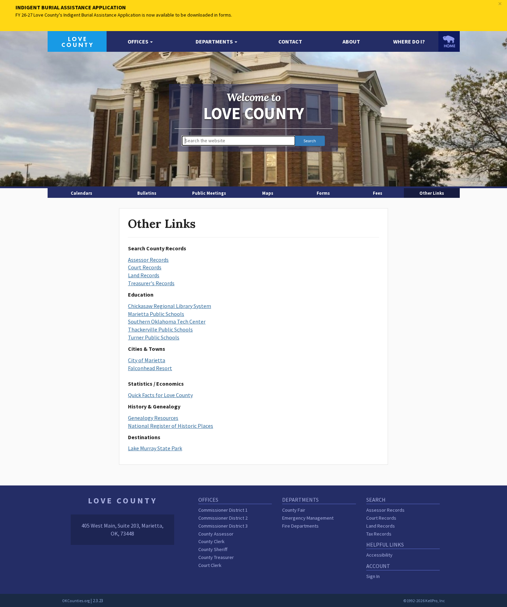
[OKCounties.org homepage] (449, 41)
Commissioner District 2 (223, 518)
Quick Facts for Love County (160, 395)
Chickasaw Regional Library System (169, 305)
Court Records (144, 267)
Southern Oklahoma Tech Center (167, 321)
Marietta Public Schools (156, 313)
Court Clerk (209, 565)
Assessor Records (148, 259)
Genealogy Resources (153, 417)
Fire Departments (300, 526)
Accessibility (379, 555)
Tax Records (378, 534)
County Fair (293, 510)
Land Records (143, 275)
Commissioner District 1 (223, 510)
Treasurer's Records (151, 283)
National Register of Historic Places (170, 425)
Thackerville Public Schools (160, 329)
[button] (140, 41)
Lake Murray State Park (155, 448)
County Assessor (215, 534)
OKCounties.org (76, 600)
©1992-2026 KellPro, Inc (424, 600)
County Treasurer (216, 557)
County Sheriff (212, 549)
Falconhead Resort (150, 368)
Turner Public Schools (153, 337)
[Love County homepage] (77, 40)
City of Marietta (146, 360)
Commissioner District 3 (223, 526)
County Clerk (211, 541)
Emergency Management (308, 518)
